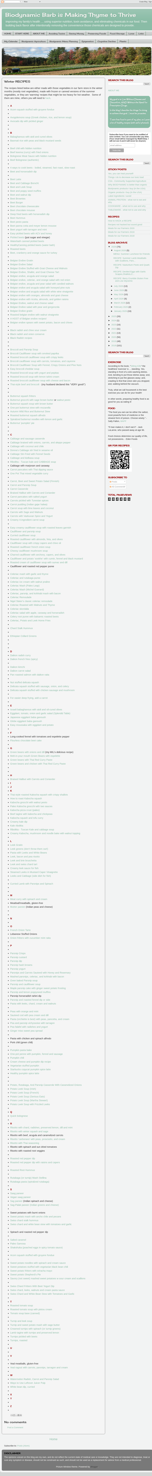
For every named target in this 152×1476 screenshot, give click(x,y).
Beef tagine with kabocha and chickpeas (31, 814)
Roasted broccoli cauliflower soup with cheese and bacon (40, 380)
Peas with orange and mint (24, 1011)
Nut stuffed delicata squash (24, 682)
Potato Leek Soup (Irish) (23, 1089)
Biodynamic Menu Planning (64, 41)
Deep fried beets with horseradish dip (29, 214)
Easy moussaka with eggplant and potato (32, 725)
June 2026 (119, 290)
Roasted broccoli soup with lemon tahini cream (34, 376)
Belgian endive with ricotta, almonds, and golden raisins (39, 299)
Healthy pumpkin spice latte (24, 1073)
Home (53, 1439)
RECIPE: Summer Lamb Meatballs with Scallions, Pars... (129, 259)
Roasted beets (18, 249)
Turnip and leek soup (21, 1321)
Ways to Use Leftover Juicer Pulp (27, 1383)
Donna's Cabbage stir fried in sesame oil (31, 450)
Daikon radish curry (20, 655)
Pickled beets (17, 237)
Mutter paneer (17, 907)
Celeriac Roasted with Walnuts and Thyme (33, 605)
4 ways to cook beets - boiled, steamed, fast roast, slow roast (42, 167)
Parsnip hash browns (21, 965)
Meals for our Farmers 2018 (121, 236)
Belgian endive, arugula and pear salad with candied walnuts (42, 283)
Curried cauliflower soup (23, 535)
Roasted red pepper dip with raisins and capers (35, 1162)
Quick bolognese (19, 1116)
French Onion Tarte (20, 930)
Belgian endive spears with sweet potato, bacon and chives (41, 322)
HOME (7, 33)
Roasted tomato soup (21, 1305)
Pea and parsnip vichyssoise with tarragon (32, 1023)
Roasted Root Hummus (22, 1170)
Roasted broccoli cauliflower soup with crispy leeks (36, 357)
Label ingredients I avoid (119, 196)
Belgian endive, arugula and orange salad (32, 276)
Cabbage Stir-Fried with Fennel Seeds (30, 454)
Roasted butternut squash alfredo (27, 415)
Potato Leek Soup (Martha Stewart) (29, 1100)
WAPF (123, 421)
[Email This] (12, 1415)
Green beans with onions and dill (27, 752)
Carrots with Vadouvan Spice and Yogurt (31, 516)
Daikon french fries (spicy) (24, 659)
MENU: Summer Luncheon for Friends (131, 254)
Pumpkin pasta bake (21, 1050)
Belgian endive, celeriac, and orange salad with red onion (40, 280)
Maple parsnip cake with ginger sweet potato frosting (38, 988)
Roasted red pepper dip (22, 1158)
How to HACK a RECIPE (120, 221)
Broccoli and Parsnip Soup (24, 349)
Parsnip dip (16, 961)
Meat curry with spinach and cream (28, 899)
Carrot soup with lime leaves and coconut (32, 508)
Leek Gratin (16, 845)
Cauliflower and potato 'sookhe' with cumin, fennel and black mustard (47, 558)
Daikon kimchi (17, 667)
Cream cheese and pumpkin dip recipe (30, 1061)
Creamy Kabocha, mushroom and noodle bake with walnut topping (45, 833)
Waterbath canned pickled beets (27, 241)
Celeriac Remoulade (20, 597)
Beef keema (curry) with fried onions (29, 152)
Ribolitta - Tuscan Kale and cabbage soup (32, 829)
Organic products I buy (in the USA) (125, 192)
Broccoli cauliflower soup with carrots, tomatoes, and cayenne (42, 361)
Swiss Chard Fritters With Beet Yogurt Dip (32, 1286)
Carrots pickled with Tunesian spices (29, 500)
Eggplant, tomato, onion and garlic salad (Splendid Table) (40, 713)
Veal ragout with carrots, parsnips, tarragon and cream (39, 1367)
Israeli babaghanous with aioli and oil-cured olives (36, 709)
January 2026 (121, 311)
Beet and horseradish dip (23, 171)
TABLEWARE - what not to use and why (127, 210)
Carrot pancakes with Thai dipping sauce (31, 469)
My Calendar (11, 41)
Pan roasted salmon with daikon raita (29, 674)
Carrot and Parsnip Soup (23, 485)
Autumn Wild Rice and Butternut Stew (30, 411)
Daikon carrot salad (20, 670)
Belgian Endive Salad (21, 264)
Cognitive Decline (106, 41)
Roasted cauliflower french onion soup (30, 547)
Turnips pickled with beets (23, 1336)
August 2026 (120, 250)
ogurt (23, 969)
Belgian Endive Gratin (21, 260)
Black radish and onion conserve (27, 334)
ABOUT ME (39, 33)
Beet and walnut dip (21, 195)
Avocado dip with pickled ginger (26, 121)
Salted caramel (18, 1239)
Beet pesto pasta (19, 222)
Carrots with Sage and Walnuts (26, 512)
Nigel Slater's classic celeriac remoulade (31, 601)
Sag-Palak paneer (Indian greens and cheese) (34, 1205)
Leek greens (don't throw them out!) (29, 849)
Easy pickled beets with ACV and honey (31, 233)
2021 (114, 333)
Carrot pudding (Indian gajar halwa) (28, 504)
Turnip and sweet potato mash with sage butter (35, 1325)
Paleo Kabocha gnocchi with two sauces (31, 806)
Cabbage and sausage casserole (27, 438)
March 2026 (120, 303)
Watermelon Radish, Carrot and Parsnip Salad (34, 1379)
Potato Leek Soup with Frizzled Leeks (30, 1104)
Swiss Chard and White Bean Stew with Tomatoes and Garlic (42, 1294)
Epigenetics (88, 41)
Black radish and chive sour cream (28, 330)
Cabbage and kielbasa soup (24, 458)
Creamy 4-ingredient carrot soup (27, 520)
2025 (114, 316)
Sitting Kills (136, 366)
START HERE (22, 33)
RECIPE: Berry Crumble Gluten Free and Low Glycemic (130, 279)
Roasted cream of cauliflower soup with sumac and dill (38, 562)
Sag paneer (16, 1201)
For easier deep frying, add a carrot (29, 698)
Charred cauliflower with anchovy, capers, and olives (37, 554)
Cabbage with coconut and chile (27, 446)
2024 (114, 320)
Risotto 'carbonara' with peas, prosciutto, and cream (37, 1139)
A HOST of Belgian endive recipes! (28, 318)
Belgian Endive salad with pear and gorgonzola (34, 307)
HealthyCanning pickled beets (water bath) (32, 245)
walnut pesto (63, 400)
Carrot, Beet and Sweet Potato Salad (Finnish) (34, 481)
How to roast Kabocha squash (26, 798)
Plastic (123, 41)
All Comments (118, 487)
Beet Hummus (17, 218)
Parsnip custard (18, 957)
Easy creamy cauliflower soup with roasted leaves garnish (40, 527)
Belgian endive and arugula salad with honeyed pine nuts (40, 287)
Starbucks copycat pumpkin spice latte (30, 1069)
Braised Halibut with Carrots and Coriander (32, 492)
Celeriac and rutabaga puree (25, 578)
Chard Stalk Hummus (21, 628)
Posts (114, 482)
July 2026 (119, 286)
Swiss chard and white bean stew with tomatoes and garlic (41, 1224)
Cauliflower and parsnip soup (25, 531)
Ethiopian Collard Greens (23, 636)
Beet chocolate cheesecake (24, 206)
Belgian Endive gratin (21, 311)
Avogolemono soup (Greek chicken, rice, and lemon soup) (40, 117)
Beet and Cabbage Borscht (24, 183)
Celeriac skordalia (19, 609)
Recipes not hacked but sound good (125, 224)
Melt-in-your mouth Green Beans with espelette (35, 756)
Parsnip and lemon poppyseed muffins (30, 992)
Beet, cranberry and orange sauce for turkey (33, 252)
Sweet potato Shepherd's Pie (25, 1274)
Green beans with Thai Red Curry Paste (31, 760)
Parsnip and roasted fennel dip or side (30, 1000)
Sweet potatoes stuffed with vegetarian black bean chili (39, 1267)
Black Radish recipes (21, 338)
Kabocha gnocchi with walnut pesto (28, 802)
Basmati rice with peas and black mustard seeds (35, 140)
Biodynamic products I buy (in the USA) (126, 188)
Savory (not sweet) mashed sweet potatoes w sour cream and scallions (47, 1278)
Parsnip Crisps (18, 953)
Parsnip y (15, 969)
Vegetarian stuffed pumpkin (24, 1065)
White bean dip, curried (22, 1387)
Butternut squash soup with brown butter (31, 403)
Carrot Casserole (19, 489)
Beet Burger (17, 202)
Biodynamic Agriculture (34, 41)
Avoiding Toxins (57, 33)
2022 (114, 329)
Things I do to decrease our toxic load (126, 177)
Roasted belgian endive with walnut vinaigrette (34, 314)
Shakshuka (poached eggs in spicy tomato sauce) (36, 1247)
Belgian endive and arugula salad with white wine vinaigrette (41, 291)
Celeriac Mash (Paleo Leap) (25, 585)
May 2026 (119, 294)
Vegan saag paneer (20, 1197)
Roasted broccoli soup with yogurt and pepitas (34, 372)
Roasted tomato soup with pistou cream (31, 1309)
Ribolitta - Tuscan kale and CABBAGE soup (33, 462)
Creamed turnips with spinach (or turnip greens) (35, 1328)
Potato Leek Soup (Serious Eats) (27, 1096)
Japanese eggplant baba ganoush (28, 717)
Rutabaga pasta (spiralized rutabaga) (29, 1181)
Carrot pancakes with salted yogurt (29, 496)
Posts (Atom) (23, 1446)
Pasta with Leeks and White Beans (28, 852)
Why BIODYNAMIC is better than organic (127, 185)
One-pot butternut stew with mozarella (30, 407)
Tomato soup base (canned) (25, 1313)
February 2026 (121, 307)
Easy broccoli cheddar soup (24, 369)
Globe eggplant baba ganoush (26, 721)
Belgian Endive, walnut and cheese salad (31, 303)
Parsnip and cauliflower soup (25, 984)
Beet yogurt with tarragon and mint (28, 229)
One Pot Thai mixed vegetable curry (29, 473)
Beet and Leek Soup (21, 187)
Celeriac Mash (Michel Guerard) (27, 589)
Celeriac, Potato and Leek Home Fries (30, 620)
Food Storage (117, 33)
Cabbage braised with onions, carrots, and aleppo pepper (40, 442)
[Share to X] (16, 1415)
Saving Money (76, 33)
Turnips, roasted (18, 1340)
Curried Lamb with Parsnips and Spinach (31, 883)
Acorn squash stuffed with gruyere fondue (32, 109)
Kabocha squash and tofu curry (26, 818)
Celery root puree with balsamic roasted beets (34, 616)
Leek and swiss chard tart (23, 864)
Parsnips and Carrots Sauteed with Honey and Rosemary (40, 972)
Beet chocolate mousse (23, 210)
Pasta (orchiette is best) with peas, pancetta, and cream (39, 1019)
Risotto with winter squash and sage (29, 1131)
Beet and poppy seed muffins (25, 191)
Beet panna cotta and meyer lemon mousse (33, 225)
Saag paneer (17, 1193)
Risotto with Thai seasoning (24, 1143)
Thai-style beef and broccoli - (25, 384)
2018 (114, 345)
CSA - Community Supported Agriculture (127, 181)
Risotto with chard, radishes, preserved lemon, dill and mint (41, 1127)
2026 (114, 247)
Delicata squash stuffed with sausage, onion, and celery (39, 686)
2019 (114, 341)
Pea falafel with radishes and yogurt (29, 1027)
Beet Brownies (17, 198)
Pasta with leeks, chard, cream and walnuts (33, 1003)
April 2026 (119, 299)
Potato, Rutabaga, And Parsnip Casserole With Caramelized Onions (46, 1085)
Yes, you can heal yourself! (120, 173)
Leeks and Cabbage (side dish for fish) (30, 876)
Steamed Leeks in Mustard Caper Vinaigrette (34, 872)
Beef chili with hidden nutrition (25, 148)
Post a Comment (15, 1427)
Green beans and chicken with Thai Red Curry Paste (38, 763)
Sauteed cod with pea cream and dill (29, 1015)
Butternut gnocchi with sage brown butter (31, 400)
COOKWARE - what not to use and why (127, 206)
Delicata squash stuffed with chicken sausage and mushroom (42, 690)
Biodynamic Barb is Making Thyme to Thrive (70, 15)
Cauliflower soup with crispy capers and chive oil (36, 543)
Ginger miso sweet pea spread (26, 1030)
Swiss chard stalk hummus (24, 1220)
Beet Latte (15, 179)
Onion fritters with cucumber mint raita (30, 938)
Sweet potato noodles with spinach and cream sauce (38, 1263)
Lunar (131, 33)
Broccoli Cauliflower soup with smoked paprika (34, 353)
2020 (114, 337)
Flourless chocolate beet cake (26, 740)
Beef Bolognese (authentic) (25, 160)
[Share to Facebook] (18, 1415)
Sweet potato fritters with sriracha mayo (31, 1270)
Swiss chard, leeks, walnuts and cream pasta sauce (37, 1290)
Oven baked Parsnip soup (24, 980)
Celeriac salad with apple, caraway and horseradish (37, 612)
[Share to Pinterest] (21, 1415)
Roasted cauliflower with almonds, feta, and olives (36, 539)
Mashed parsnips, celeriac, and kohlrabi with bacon (37, 976)
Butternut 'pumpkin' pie (22, 423)
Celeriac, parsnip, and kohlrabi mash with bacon (35, 593)
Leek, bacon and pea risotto (25, 856)
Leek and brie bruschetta (23, 860)
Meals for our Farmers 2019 (121, 232)
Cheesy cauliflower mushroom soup (29, 550)
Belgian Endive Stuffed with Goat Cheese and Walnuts (38, 268)
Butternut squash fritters (23, 396)
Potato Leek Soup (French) (25, 1092)
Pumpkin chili (17, 1057)
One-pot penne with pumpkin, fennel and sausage (36, 1054)
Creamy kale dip (18, 821)
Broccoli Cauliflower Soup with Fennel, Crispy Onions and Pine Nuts (45, 365)
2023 (114, 324)
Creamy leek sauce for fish (24, 868)
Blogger (94, 1467)
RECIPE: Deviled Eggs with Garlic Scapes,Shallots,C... (129, 272)
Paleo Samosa (18, 1243)
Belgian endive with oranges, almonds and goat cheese (39, 295)
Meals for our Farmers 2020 (121, 228)
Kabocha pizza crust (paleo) (25, 810)
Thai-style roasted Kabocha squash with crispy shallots (39, 794)
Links (141, 33)
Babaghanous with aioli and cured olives (31, 136)
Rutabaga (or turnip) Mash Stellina (28, 1177)
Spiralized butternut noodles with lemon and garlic (36, 419)
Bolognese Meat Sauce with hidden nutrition (33, 156)
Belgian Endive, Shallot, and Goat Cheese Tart (34, 272)
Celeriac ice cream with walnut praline (30, 582)
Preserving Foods (97, 33)
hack (47, 98)
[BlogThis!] (14, 1415)
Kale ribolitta (16, 825)
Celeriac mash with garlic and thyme (29, 574)
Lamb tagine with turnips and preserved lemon (34, 1332)
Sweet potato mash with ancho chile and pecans (35, 1216)
